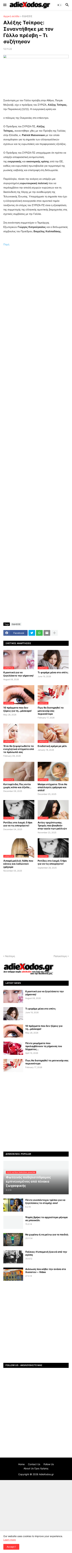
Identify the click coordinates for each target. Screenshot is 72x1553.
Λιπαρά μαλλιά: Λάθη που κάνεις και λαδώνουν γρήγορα (18, 863)
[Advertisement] (36, 290)
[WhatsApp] (39, 633)
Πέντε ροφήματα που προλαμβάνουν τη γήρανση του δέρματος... (43, 1046)
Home (21, 1464)
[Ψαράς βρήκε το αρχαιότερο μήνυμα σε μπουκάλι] (13, 1222)
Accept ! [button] (11, 1546)
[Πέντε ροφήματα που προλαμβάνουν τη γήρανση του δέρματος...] (13, 1048)
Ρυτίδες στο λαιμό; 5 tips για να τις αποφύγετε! (17, 824)
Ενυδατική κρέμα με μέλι (52, 746)
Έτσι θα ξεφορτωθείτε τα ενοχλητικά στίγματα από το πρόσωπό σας (18, 749)
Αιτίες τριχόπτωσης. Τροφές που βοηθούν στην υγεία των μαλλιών (52, 825)
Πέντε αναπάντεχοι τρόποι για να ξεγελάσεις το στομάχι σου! (45, 1201)
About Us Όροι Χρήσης (36, 1468)
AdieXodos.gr (46, 1474)
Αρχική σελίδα (11, 16)
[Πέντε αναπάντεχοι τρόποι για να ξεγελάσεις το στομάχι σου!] (13, 1205)
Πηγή (6, 244)
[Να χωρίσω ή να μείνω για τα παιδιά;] (13, 1239)
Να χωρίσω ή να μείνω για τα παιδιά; (46, 1234)
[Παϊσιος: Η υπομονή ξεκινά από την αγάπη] (13, 1256)
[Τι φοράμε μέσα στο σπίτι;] (13, 1013)
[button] (4, 5)
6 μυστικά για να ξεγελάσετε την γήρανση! (18, 674)
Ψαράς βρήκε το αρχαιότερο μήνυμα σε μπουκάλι (46, 1219)
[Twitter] (31, 633)
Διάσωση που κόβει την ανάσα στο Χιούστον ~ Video (45, 1270)
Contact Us (34, 1464)
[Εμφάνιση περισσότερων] (54, 633)
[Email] (47, 633)
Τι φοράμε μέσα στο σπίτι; (53, 672)
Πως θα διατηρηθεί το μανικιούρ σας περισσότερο (51, 710)
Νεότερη (10, 956)
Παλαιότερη (60, 956)
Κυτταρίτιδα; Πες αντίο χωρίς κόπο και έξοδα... (17, 786)
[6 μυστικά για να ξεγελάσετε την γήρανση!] (13, 996)
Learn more (9, 1539)
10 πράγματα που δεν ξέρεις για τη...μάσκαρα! (17, 709)
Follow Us (49, 1464)
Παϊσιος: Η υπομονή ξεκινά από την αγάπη (46, 1253)
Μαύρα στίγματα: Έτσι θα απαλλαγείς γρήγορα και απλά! (52, 787)
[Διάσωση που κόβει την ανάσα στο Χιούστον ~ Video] (13, 1274)
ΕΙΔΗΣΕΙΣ (27, 16)
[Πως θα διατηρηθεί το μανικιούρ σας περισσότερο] (13, 1065)
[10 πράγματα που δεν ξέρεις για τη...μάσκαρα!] (13, 1031)
